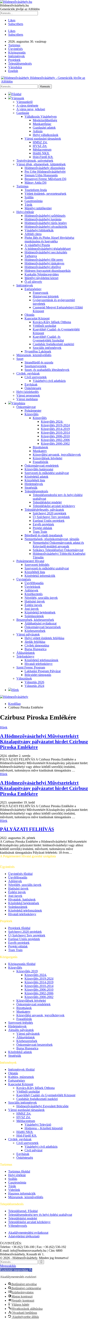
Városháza (15, 67)
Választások (24, 678)
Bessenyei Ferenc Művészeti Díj (45, 179)
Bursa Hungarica (35, 649)
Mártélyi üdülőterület (38, 208)
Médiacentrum (42, 149)
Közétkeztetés (34, 594)
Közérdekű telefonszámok (41, 660)
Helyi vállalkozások (45, 135)
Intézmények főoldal (21, 1069)
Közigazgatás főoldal (21, 964)
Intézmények (16, 56)
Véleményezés (17, 1225)
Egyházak (31, 384)
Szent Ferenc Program (30, 667)
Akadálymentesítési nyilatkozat (28, 1232)
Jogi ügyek (32, 608)
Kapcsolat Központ (37, 318)
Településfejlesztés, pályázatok (44, 509)
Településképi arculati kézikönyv (54, 506)
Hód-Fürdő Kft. (43, 157)
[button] (16, 1270)
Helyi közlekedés (27, 392)
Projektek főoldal (19, 928)
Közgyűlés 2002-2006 (55, 440)
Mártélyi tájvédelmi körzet (41, 278)
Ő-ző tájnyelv (33, 281)
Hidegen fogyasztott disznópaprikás (48, 270)
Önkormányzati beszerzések (43, 627)
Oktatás (29, 314)
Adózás (38, 131)
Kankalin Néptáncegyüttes (42, 274)
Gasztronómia (34, 201)
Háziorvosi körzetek (46, 296)
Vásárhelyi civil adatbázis (49, 380)
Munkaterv (40, 451)
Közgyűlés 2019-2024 (55, 425)
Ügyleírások (32, 586)
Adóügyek (31, 590)
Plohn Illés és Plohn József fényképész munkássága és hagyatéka (49, 239)
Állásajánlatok (25, 652)
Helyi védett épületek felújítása (44, 638)
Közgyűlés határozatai (39, 469)
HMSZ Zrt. (40, 142)
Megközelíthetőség (45, 120)
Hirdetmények (34, 484)
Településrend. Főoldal (23, 1211)
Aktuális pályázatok (21, 1030)
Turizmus (14, 45)
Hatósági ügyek (35, 601)
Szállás (29, 197)
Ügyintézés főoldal (20, 873)
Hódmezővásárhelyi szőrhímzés (45, 215)
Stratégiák (31, 487)
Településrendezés (20, 63)
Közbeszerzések (35, 630)
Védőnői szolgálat (44, 325)
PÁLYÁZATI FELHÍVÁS (27, 829)
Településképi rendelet (47, 502)
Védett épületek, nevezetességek (45, 193)
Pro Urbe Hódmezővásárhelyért (45, 171)
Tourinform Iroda (36, 190)
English (13, 71)
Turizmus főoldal (19, 1171)
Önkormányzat (26, 407)
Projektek (14, 60)
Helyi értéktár (25, 212)
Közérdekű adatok (36, 476)
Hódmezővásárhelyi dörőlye (43, 267)
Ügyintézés (15, 49)
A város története (27, 105)
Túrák (28, 204)
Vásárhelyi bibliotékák (39, 230)
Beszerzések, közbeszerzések (35, 619)
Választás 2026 (34, 682)
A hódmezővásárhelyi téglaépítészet (48, 248)
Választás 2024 (34, 686)
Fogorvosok (40, 292)
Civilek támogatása (37, 645)
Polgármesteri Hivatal (30, 561)
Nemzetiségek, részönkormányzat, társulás (52, 539)
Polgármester (33, 410)
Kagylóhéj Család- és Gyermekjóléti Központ (45, 1095)
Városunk (17, 98)
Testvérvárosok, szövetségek (34, 160)
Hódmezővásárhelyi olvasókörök (46, 226)
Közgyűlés (31, 414)
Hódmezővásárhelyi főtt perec (44, 259)
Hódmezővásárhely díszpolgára (45, 168)
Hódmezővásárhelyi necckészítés (46, 252)
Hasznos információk (22, 1193)
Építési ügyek (33, 605)
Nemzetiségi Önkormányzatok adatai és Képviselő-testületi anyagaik (58, 544)
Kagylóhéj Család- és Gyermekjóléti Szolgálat (48, 338)
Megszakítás (8, 1266)
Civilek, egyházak (28, 373)
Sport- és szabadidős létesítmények (47, 369)
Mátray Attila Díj (35, 182)
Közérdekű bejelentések (40, 612)
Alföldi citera (33, 234)
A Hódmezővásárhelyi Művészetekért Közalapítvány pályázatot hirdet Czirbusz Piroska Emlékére (44, 741)
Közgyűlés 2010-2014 (55, 432)
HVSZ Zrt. (40, 146)
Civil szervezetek (36, 377)
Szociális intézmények (47, 347)
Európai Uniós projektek (48, 520)
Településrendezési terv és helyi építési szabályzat (40, 1214)
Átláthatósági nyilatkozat (40, 623)
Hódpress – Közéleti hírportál (44, 1128)
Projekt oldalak (42, 528)
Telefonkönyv (25, 656)
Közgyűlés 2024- (52, 421)
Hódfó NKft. (41, 153)
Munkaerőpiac (42, 124)
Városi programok (28, 395)
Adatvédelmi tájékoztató (23, 1236)
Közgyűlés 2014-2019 (55, 429)
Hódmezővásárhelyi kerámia (43, 219)
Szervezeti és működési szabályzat (47, 473)
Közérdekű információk (40, 575)
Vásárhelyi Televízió (38, 1124)
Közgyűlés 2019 (27, 971)
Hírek (15, 690)
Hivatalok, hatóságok (22, 899)
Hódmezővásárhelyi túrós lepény (46, 223)
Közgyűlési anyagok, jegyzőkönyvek (57, 454)
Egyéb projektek (43, 524)
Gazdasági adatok (44, 127)
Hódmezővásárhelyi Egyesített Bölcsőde (42, 1106)
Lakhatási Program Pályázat (43, 671)
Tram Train (40, 531)
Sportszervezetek (35, 366)
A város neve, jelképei (30, 109)
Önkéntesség (33, 388)
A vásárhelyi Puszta (37, 245)
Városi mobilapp (27, 399)
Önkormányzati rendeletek (42, 465)
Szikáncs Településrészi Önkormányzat (58, 550)
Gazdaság (22, 113)
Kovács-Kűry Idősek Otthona (52, 322)
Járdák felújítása (35, 641)
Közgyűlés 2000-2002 (55, 443)
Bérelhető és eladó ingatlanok (44, 535)
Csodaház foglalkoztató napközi (53, 344)
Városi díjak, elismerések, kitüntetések (41, 164)
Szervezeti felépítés (37, 564)
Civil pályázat (33, 1150)
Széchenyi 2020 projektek (49, 513)
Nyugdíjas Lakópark (38, 351)
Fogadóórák (40, 462)
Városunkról (24, 102)
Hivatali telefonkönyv (39, 663)
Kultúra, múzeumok (21, 1077)
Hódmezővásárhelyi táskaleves (44, 263)
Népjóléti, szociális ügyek (41, 597)
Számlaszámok (34, 616)
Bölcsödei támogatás (38, 674)
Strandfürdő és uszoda (39, 362)
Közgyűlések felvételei (47, 458)
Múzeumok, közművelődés (33, 355)
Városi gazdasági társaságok (43, 138)
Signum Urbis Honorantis (41, 175)
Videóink (14, 1190)
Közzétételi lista (35, 480)
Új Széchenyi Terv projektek (51, 517)
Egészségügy (33, 289)
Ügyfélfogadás (34, 583)
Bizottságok (40, 447)
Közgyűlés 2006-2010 (55, 436)
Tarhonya (31, 256)
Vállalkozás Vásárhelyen (41, 116)
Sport (19, 358)
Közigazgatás (17, 52)
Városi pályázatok (28, 634)
